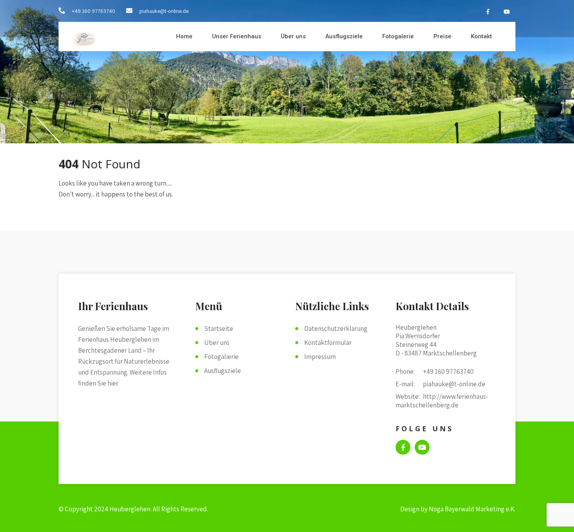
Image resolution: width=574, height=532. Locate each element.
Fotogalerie (398, 36)
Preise (442, 36)
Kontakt (481, 36)
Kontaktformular (327, 342)
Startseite (218, 328)
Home (184, 36)
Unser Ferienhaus (236, 36)
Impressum (320, 356)
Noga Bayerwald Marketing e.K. (472, 509)
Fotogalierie (221, 356)
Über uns (293, 36)
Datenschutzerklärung (335, 328)
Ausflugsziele (344, 36)
